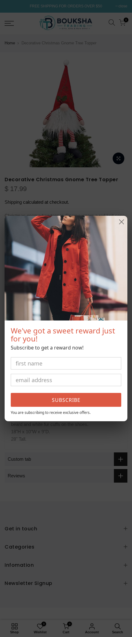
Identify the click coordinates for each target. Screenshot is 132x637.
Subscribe (66, 400)
